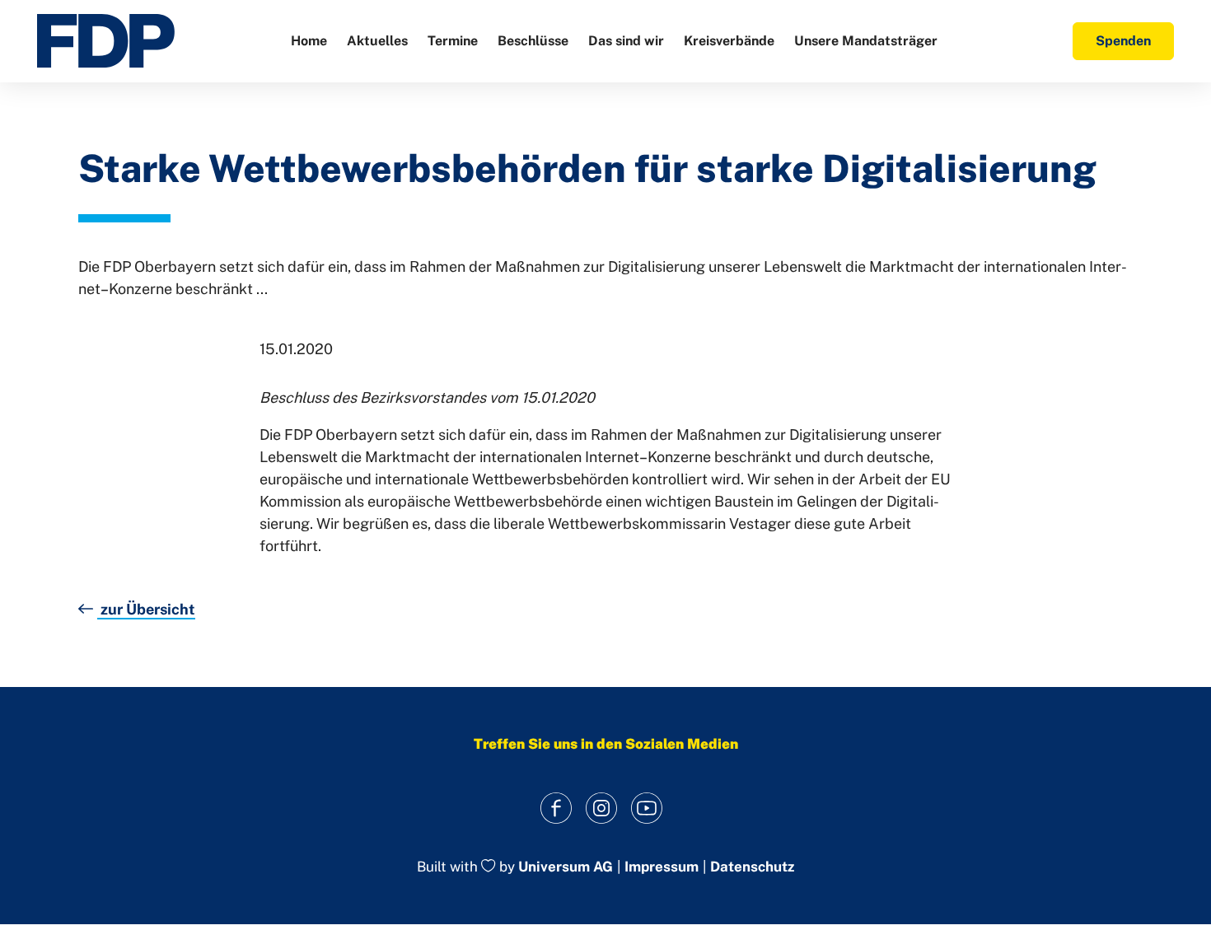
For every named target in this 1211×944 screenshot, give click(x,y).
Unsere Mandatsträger (865, 41)
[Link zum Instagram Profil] (601, 807)
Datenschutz (752, 867)
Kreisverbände (729, 41)
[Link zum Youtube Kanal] (647, 807)
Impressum (661, 867)
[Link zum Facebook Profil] (556, 807)
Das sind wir (626, 41)
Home (309, 41)
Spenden (1123, 41)
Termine (453, 41)
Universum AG (565, 867)
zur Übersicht (146, 609)
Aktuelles (377, 41)
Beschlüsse (533, 41)
